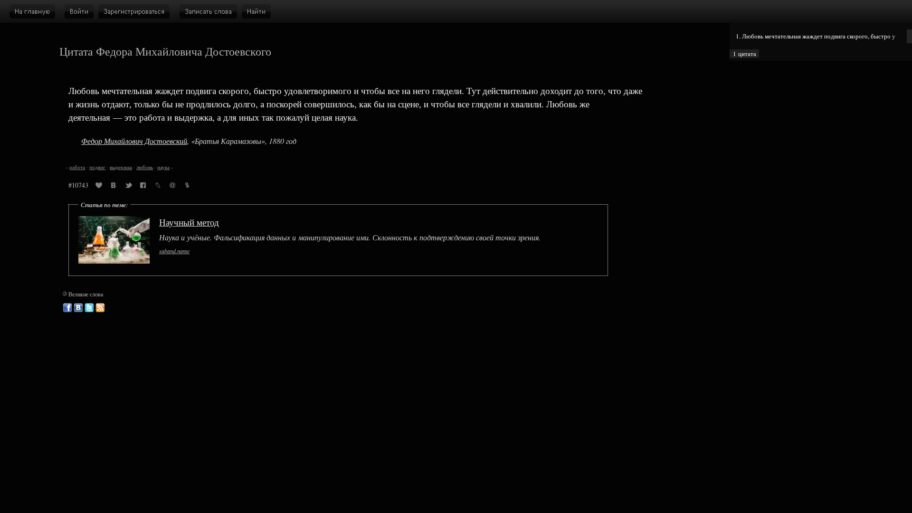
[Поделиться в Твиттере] (128, 186)
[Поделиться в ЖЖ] (157, 186)
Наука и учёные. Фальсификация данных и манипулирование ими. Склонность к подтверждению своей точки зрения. (350, 237)
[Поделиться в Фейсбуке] (143, 186)
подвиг (97, 167)
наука (163, 167)
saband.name (174, 251)
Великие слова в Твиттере (89, 308)
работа (77, 167)
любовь (144, 167)
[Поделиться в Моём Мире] (172, 186)
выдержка (121, 167)
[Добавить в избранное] (99, 186)
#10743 (78, 185)
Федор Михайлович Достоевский (134, 141)
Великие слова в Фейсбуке (67, 308)
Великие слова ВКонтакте (78, 308)
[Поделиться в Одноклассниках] (187, 186)
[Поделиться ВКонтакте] (113, 186)
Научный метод (189, 222)
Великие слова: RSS (100, 308)
